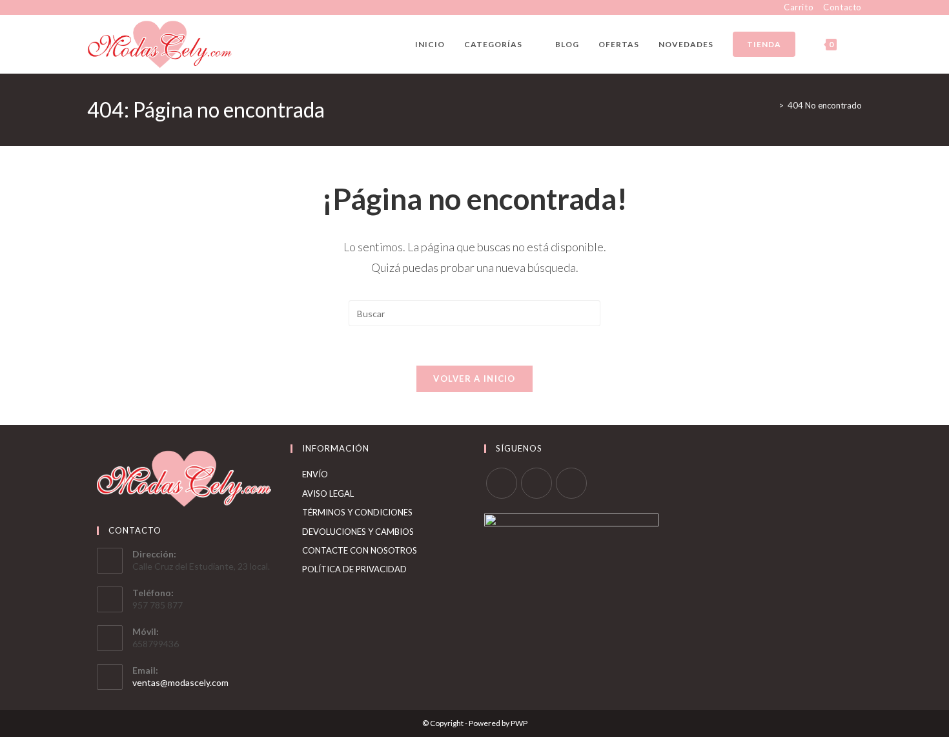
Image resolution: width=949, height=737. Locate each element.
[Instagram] (536, 483)
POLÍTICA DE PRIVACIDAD (354, 569)
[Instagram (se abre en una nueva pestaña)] (105, 7)
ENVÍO (315, 474)
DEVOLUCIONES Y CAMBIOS (358, 531)
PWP (519, 723)
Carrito (798, 7)
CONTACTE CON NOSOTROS (359, 550)
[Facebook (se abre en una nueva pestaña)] (92, 7)
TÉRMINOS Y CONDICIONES (357, 512)
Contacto (842, 7)
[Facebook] (501, 483)
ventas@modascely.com (180, 682)
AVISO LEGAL (328, 493)
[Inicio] (771, 105)
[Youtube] (571, 483)
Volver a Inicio (474, 378)
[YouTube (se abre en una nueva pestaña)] (120, 7)
